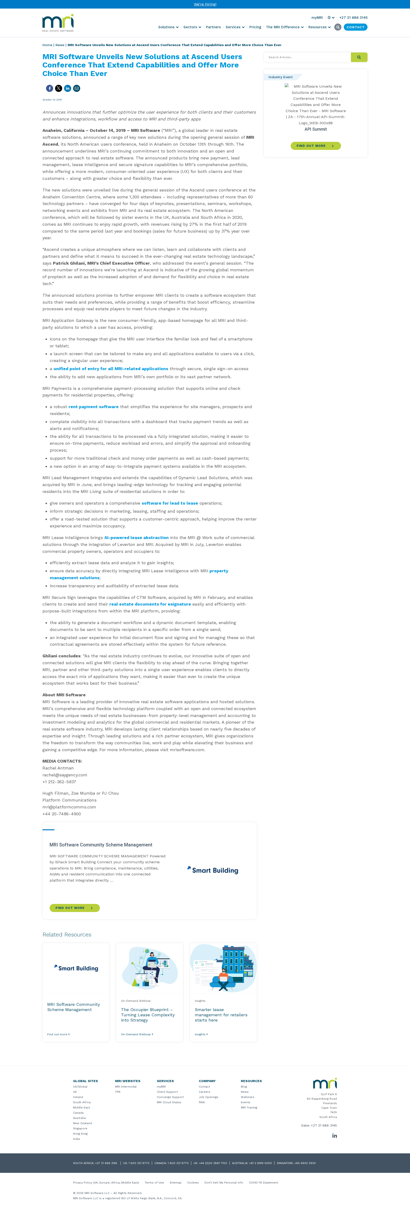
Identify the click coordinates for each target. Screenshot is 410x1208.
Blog (244, 1086)
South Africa (82, 1102)
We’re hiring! (205, 4)
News (60, 45)
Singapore (80, 1128)
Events (245, 1102)
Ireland (78, 1097)
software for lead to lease (170, 503)
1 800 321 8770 (139, 1163)
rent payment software (94, 406)
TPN (117, 1091)
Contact (204, 1086)
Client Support (167, 1091)
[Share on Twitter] (58, 88)
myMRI (161, 1086)
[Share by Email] (76, 88)
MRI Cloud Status (169, 1102)
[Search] (359, 57)
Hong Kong (80, 1133)
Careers (204, 1091)
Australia (79, 1118)
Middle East (81, 1107)
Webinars (247, 1097)
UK (75, 1091)
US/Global (80, 1086)
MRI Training (249, 1107)
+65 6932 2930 (305, 1163)
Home (47, 45)
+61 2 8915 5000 (260, 1163)
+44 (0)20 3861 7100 (213, 1163)
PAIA (202, 1102)
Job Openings (208, 1097)
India (76, 1139)
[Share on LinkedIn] (67, 88)
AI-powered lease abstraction (136, 537)
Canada (78, 1112)
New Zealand (82, 1123)
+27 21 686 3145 (324, 1125)
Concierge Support (170, 1097)
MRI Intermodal (126, 1086)
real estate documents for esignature (150, 604)
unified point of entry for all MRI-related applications (111, 368)
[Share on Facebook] (49, 88)
